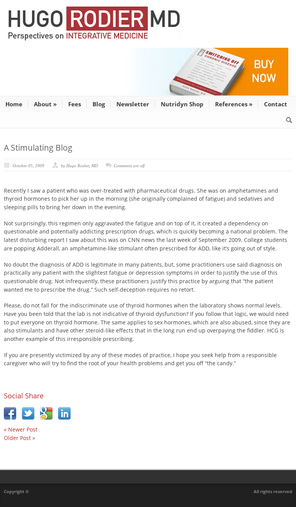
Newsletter (132, 104)
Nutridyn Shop (182, 104)
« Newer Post (20, 429)
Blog (98, 104)
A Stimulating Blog (38, 147)
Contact (275, 104)
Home (13, 104)
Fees (74, 104)
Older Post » (19, 438)
